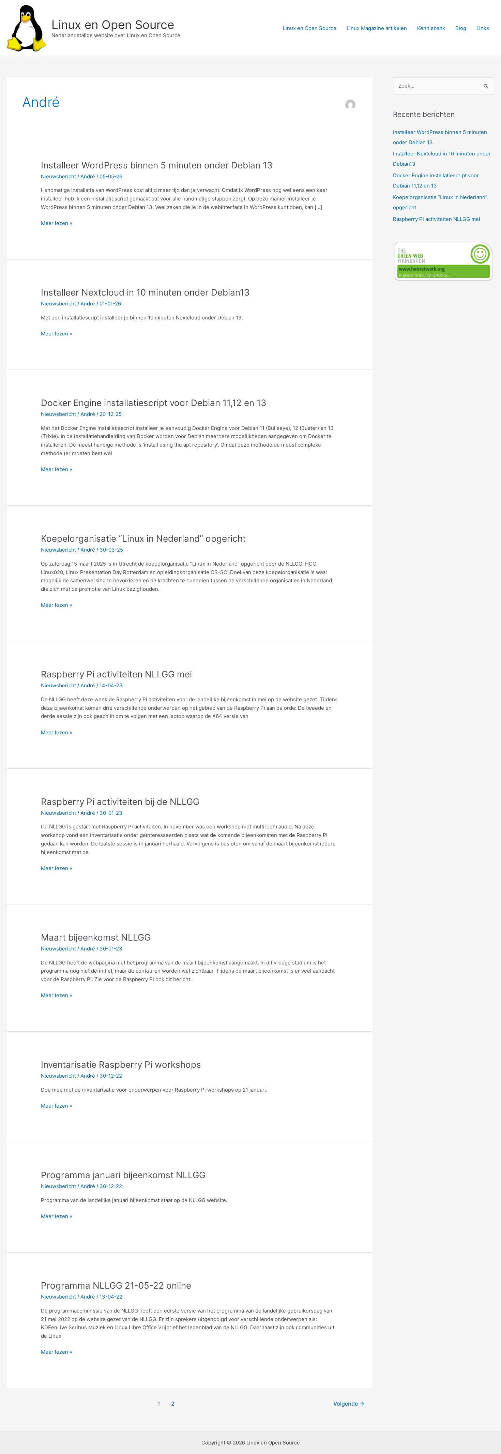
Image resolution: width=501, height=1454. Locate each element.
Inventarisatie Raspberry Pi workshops (121, 1064)
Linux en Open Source (112, 24)
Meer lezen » (56, 224)
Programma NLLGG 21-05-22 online (116, 1285)
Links (482, 28)
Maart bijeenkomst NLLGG (96, 937)
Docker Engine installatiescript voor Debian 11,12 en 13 (154, 403)
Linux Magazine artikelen (377, 28)
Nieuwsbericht (58, 176)
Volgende (348, 1403)
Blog (460, 28)
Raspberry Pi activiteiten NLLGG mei (116, 674)
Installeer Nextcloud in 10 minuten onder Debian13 (145, 292)
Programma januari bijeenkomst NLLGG (123, 1175)
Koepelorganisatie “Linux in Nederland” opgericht (143, 538)
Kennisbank (431, 28)
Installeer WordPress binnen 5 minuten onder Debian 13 (157, 165)
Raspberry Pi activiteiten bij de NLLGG (120, 801)
